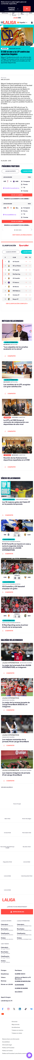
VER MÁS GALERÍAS (6, 787)
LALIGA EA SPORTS (10, 171)
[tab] (10, 171)
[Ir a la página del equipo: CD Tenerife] (9, 261)
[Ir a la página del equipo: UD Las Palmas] (9, 265)
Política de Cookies (7, 1050)
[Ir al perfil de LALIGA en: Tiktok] (25, 1009)
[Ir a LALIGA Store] (17, 17)
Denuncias (14, 1021)
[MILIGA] (31, 22)
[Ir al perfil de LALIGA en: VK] (31, 1009)
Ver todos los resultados (21, 235)
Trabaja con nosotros (17, 1030)
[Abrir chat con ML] (29, 1055)
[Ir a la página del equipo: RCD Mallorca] (9, 290)
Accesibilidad (6, 1041)
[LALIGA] (9, 22)
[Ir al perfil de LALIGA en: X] (14, 1009)
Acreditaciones (16, 1027)
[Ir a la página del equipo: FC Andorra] (9, 282)
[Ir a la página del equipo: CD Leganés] (9, 270)
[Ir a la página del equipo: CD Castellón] (9, 278)
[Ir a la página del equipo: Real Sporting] (9, 274)
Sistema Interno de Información (10, 1039)
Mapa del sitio (15, 1024)
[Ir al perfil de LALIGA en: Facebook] (2, 1009)
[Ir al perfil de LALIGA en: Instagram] (8, 1009)
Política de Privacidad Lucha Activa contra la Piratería (17, 1053)
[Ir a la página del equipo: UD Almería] (9, 286)
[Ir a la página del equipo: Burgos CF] (9, 299)
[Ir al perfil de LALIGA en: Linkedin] (20, 1009)
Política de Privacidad (8, 1047)
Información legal (7, 1044)
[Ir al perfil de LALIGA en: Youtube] (2, 1014)
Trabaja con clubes (17, 1033)
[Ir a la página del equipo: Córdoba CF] (9, 295)
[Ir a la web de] (24, 245)
